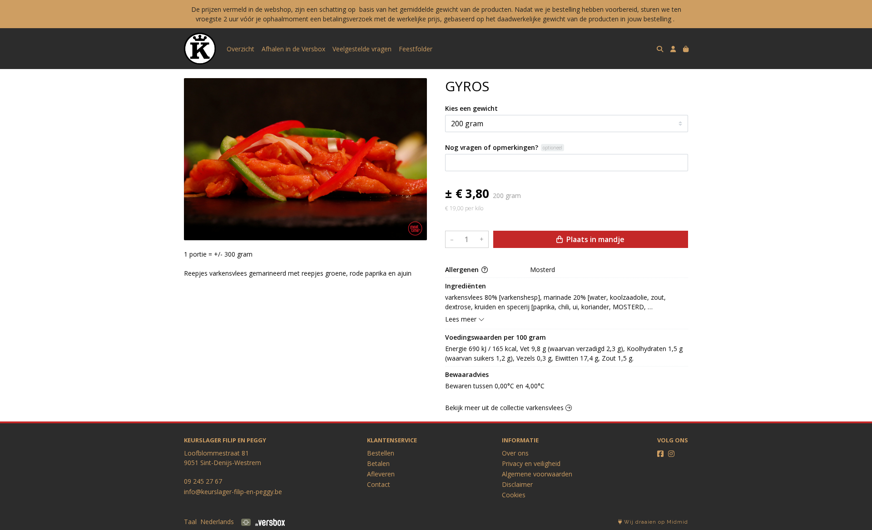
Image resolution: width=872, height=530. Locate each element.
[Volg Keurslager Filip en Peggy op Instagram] (671, 454)
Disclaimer (517, 484)
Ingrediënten (465, 286)
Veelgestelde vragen (361, 49)
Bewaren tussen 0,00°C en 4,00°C (495, 385)
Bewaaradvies (467, 374)
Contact (378, 484)
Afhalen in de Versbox (293, 49)
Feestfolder (415, 49)
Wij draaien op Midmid (655, 522)
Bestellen (380, 453)
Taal (190, 521)
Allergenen (463, 269)
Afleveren (381, 474)
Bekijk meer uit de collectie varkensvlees (505, 407)
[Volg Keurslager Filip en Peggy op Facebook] (660, 454)
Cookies (513, 494)
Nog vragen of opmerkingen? (491, 147)
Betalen (378, 463)
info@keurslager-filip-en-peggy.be (233, 491)
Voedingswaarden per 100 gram (495, 337)
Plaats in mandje (594, 239)
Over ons (515, 453)
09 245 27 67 (203, 481)
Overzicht (240, 49)
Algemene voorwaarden (537, 474)
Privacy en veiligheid (531, 463)
